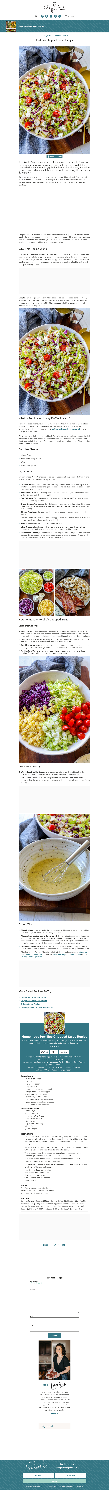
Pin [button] (55, 1052)
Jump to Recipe (56, 156)
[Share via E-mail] (63, 1245)
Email (32, 1326)
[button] (51, 1047)
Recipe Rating (34, 1281)
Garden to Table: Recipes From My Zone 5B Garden (32, 26)
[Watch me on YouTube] (55, 16)
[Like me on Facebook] (42, 16)
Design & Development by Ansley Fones (64, 1486)
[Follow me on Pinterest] (51, 16)
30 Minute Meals (61, 35)
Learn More (55, 1413)
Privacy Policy (79, 1486)
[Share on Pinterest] (59, 1245)
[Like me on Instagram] (46, 16)
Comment (33, 1289)
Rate (65, 1052)
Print (46, 1052)
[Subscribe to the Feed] (59, 16)
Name (32, 1316)
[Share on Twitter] (55, 1245)
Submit (54, 1481)
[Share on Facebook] (51, 1245)
